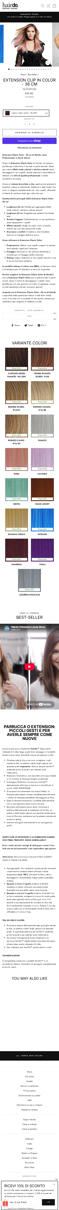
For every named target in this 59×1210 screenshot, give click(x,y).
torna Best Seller (31, 1056)
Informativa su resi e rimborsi (29, 1104)
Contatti (29, 1081)
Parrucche (29, 1162)
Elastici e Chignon (29, 1153)
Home (23, 74)
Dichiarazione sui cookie (29, 1095)
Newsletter (29, 1176)
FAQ (29, 316)
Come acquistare (29, 1129)
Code (29, 1143)
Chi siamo (29, 1076)
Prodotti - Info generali (29, 310)
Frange (29, 1148)
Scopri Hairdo (29, 1119)
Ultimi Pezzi (29, 1167)
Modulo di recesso (29, 1109)
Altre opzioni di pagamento (29, 147)
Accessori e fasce (29, 1157)
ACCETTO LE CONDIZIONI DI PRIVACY (21, 1208)
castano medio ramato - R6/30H (24, 113)
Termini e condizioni (29, 1085)
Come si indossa (29, 1124)
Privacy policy (29, 1090)
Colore (29, 107)
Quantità (29, 119)
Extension (29, 1138)
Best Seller (32, 74)
